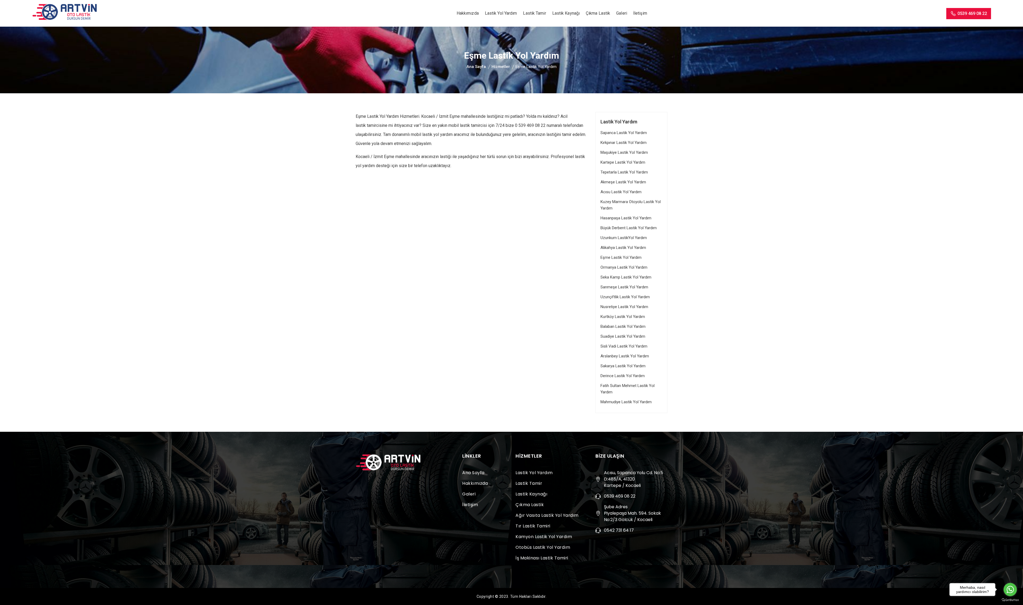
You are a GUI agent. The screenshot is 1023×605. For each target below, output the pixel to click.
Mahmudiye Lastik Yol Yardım (626, 402)
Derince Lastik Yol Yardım (622, 375)
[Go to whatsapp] (1010, 589)
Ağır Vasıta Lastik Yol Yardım (547, 515)
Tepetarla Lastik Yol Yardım (624, 172)
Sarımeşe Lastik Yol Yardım (624, 287)
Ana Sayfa (476, 66)
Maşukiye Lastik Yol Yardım (624, 152)
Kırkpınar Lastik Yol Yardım (623, 142)
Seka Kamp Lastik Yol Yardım (625, 277)
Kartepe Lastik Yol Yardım (622, 162)
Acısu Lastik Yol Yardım (621, 191)
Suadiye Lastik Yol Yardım (622, 336)
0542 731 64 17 (619, 530)
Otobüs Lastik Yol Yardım (542, 547)
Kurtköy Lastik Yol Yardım (622, 316)
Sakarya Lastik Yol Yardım (623, 366)
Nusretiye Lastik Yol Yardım (624, 306)
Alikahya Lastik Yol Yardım (623, 247)
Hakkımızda (468, 13)
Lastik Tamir (534, 13)
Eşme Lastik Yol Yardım (621, 257)
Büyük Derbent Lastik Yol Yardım (628, 227)
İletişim (640, 13)
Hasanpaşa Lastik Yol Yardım (625, 218)
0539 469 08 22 (972, 13)
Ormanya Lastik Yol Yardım (623, 267)
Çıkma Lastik (598, 13)
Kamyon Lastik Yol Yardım (543, 537)
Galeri (621, 13)
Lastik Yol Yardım (501, 13)
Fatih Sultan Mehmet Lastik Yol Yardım (627, 388)
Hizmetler (501, 66)
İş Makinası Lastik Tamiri (541, 558)
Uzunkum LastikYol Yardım (623, 237)
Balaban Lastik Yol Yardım (623, 326)
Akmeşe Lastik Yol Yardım (623, 182)
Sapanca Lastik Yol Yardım (623, 132)
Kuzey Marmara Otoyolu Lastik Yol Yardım (630, 205)
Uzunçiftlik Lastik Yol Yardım (625, 297)
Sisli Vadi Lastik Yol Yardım (623, 346)
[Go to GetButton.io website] (1010, 599)
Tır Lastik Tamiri (532, 526)
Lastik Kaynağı (566, 13)
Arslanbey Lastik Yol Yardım (624, 356)
